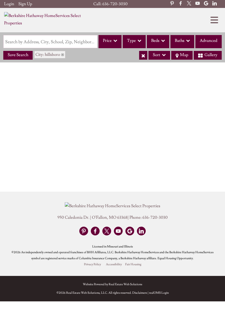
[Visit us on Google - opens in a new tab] (206, 4)
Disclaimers (139, 293)
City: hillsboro (47, 54)
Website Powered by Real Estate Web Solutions (112, 284)
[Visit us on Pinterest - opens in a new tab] (172, 4)
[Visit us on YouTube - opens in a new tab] (197, 4)
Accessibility (114, 264)
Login (9, 4)
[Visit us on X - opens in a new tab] (189, 4)
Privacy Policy (92, 264)
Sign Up (25, 4)
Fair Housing (133, 264)
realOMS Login (159, 293)
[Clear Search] (143, 55)
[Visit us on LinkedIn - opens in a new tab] (214, 4)
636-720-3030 (115, 4)
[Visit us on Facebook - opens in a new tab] (180, 4)
